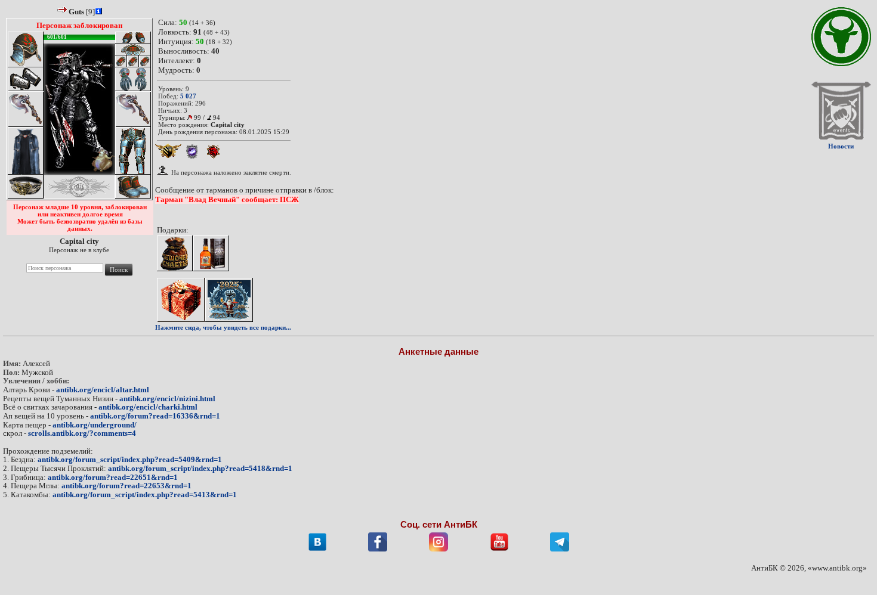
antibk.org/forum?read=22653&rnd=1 (126, 485)
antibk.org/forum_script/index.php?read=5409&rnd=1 (130, 459)
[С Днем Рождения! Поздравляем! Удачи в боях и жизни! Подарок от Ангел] (181, 300)
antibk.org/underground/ (95, 424)
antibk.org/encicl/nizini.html (167, 398)
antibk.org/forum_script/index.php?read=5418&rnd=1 (200, 468)
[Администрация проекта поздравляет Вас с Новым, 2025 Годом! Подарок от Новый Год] (229, 300)
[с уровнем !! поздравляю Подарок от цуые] (211, 253)
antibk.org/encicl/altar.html (102, 389)
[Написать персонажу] (63, 9)
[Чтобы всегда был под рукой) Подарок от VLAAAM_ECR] (175, 253)
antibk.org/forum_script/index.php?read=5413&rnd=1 (145, 494)
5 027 (188, 96)
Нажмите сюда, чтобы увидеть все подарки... (223, 327)
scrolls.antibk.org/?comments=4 (82, 433)
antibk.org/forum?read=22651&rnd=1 (113, 477)
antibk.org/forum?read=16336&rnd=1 (155, 415)
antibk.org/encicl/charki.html (147, 406)
